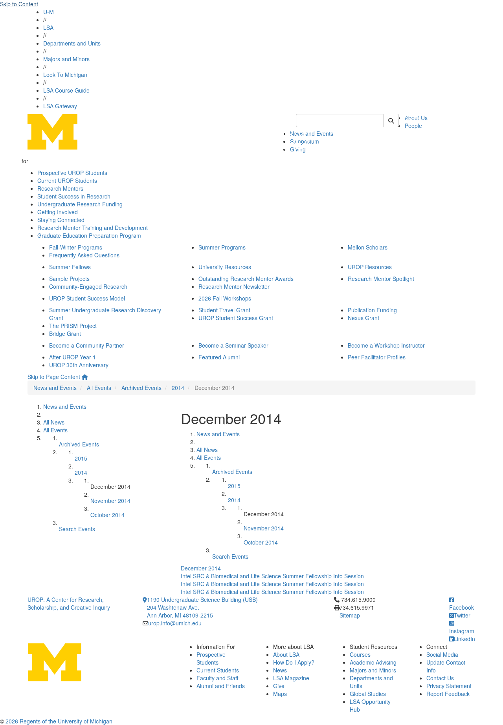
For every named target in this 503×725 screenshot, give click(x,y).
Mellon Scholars (367, 247)
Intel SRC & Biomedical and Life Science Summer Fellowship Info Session (272, 576)
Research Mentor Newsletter (234, 286)
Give (279, 686)
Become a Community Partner (86, 345)
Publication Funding (372, 310)
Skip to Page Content (54, 377)
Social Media (442, 654)
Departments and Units (72, 43)
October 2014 (107, 515)
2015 (81, 458)
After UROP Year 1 (72, 357)
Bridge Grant (65, 333)
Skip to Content (19, 4)
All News (53, 422)
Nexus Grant (363, 318)
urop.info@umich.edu (175, 623)
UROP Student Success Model (87, 298)
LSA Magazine (291, 678)
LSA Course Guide (66, 90)
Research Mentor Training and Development (92, 227)
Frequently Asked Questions (84, 255)
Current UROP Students (67, 180)
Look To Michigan (65, 74)
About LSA (286, 654)
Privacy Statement (449, 686)
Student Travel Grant (224, 310)
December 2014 (201, 568)
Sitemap (350, 615)
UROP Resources (370, 267)
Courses (360, 654)
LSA (48, 27)
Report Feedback (448, 694)
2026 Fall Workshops (224, 298)
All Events (99, 388)
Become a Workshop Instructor (386, 345)
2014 (178, 388)
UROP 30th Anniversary (78, 365)
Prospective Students (211, 658)
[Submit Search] (391, 120)
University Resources (224, 267)
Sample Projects (69, 278)
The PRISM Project (73, 326)
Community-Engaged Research (88, 286)
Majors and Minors (66, 59)
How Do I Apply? (293, 662)
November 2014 (110, 501)
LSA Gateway (60, 106)
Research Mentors (60, 188)
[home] (85, 377)
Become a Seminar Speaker (233, 345)
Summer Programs (222, 247)
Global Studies (368, 694)
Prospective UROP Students (72, 173)
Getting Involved (57, 212)
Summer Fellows (70, 267)
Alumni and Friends (220, 686)
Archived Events (141, 388)
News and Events (55, 388)
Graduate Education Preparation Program (89, 235)
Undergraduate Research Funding (80, 204)
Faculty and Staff (217, 678)
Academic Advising (373, 662)
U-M (48, 12)
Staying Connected (60, 220)
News (280, 670)
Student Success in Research (73, 196)
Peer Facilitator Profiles (377, 357)
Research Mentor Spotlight (381, 278)
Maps (280, 694)
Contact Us (440, 678)
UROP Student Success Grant (235, 318)
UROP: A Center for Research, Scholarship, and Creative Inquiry (69, 603)
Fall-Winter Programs (75, 247)
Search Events (77, 529)
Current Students (217, 670)
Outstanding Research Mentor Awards (246, 278)
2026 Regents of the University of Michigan (59, 721)
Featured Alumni (219, 357)
